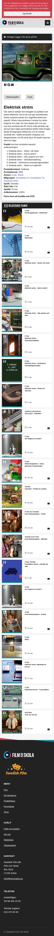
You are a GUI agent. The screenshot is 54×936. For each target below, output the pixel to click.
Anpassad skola (11, 181)
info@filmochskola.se (13, 879)
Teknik (20, 175)
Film (6, 790)
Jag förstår (27, 14)
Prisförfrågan (9, 801)
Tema (6, 812)
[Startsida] (13, 23)
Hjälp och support (11, 829)
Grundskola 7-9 (37, 178)
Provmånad (9, 806)
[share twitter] (8, 84)
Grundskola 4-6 (23, 178)
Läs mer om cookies (40, 8)
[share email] (12, 84)
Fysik (14, 175)
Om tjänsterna (10, 795)
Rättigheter (9, 840)
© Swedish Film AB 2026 (16, 932)
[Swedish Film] (27, 769)
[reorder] (47, 22)
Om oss (7, 834)
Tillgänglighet (10, 845)
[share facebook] (5, 84)
